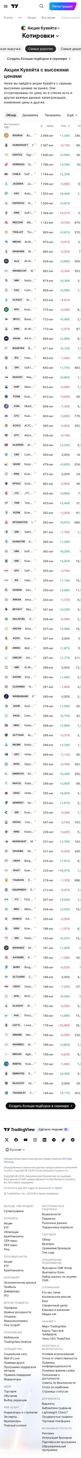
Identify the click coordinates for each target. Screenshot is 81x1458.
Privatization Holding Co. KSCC (29, 1015)
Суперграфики (14, 1211)
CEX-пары (10, 1240)
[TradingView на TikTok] (63, 1140)
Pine (6, 1249)
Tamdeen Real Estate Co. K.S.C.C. (29, 502)
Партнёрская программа (59, 1442)
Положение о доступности (51, 1376)
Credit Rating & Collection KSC (32, 1092)
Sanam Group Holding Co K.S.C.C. (30, 590)
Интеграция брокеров (57, 1437)
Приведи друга (14, 1362)
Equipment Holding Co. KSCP (32, 889)
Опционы (10, 1316)
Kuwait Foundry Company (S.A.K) (29, 483)
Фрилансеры (12, 1421)
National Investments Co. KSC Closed (29, 725)
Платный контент (15, 1425)
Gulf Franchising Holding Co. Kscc (29, 570)
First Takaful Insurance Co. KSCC (29, 899)
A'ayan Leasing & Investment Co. (29, 677)
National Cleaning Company (31, 686)
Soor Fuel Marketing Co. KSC (29, 706)
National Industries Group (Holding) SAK (29, 831)
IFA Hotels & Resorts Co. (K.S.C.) (29, 338)
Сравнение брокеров (56, 1248)
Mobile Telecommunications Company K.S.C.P (29, 406)
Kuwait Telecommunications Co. (29, 415)
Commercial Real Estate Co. (31, 976)
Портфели (10, 1307)
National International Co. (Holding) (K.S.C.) (29, 938)
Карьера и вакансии (55, 1309)
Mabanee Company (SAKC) (31, 251)
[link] (39, 58)
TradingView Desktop (17, 1341)
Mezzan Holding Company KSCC (30, 222)
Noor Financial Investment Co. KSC (29, 464)
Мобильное (11, 1337)
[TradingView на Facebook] (16, 1140)
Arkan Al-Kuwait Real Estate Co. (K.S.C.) (29, 599)
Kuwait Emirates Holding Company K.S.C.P (31, 1073)
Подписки (48, 1218)
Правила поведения (17, 1374)
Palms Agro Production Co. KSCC (29, 783)
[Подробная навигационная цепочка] (20, 17)
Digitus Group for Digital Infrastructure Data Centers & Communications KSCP (30, 154)
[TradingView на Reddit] (72, 1140)
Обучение (10, 1395)
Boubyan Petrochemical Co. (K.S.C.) (29, 319)
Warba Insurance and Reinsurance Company (30, 1034)
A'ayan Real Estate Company (31, 957)
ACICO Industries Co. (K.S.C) (29, 425)
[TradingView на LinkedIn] (44, 1140)
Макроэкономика (16, 1320)
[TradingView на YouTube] (25, 1140)
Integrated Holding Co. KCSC (32, 522)
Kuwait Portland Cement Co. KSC (29, 396)
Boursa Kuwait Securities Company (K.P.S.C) (30, 135)
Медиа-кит (49, 1314)
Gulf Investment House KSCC (29, 367)
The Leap (48, 1252)
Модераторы (12, 1379)
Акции (8, 1223)
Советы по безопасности (58, 1382)
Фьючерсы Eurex (53, 1272)
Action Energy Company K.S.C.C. (31, 735)
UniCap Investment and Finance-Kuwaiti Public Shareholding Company (30, 657)
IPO (6, 1295)
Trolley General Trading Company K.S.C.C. (30, 232)
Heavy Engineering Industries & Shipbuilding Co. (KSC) (29, 386)
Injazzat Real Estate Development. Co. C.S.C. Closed (31, 1083)
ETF (6, 1227)
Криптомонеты (14, 1236)
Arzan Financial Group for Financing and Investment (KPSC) (29, 628)
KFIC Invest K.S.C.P (29, 996)
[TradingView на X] (6, 1140)
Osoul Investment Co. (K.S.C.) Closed (29, 822)
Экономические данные (20, 1282)
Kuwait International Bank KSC (29, 812)
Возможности (51, 1214)
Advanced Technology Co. (29, 435)
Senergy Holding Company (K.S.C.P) (31, 802)
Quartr (58, 1187)
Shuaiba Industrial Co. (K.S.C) (30, 851)
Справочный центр (55, 1305)
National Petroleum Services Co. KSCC (31, 203)
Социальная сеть (15, 1354)
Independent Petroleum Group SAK (29, 357)
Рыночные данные (54, 1223)
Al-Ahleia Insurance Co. (29, 328)
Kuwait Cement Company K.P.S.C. (29, 512)
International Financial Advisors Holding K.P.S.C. (29, 580)
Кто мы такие (51, 1292)
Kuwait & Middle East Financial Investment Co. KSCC (29, 1063)
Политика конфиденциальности (56, 1364)
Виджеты (48, 1403)
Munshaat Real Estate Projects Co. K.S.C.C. (32, 841)
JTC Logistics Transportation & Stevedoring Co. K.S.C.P (29, 493)
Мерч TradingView (54, 1326)
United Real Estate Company (29, 754)
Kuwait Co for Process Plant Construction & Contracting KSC (29, 638)
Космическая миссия (56, 1296)
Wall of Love (11, 1358)
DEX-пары (10, 1245)
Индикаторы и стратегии (20, 1412)
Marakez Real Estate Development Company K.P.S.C (31, 947)
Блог (45, 1301)
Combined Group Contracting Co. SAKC (29, 290)
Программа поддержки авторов (20, 1368)
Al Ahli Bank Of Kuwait (29, 667)
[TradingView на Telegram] (54, 1140)
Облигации (11, 1232)
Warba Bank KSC (33, 696)
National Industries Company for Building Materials (29, 744)
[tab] (40, 48)
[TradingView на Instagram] (35, 1140)
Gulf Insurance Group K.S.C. (29, 212)
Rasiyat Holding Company (30, 377)
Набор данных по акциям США (59, 1278)
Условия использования (58, 1354)
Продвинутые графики (57, 1416)
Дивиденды (12, 1291)
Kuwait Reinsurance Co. (31, 541)
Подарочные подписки (57, 1227)
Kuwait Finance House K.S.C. (29, 309)
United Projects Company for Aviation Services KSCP (29, 793)
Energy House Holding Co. (31, 773)
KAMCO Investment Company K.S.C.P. (30, 918)
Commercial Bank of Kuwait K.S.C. (29, 454)
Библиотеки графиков (56, 1408)
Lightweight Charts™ (55, 1412)
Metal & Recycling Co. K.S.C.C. (29, 909)
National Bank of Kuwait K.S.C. (29, 280)
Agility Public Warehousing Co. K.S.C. (29, 1054)
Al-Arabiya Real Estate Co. (31, 1044)
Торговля (10, 1391)
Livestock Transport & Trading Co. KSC (29, 1025)
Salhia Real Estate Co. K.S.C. (29, 532)
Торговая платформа (56, 1421)
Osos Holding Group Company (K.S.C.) (29, 986)
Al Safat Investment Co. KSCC (30, 1005)
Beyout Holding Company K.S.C (30, 609)
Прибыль (10, 1286)
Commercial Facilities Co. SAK (29, 715)
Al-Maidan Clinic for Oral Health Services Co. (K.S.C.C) (29, 241)
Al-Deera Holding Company (31, 444)
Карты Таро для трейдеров (53, 1332)
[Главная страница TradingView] (14, 6)
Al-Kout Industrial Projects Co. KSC (30, 299)
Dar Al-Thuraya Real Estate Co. (31, 880)
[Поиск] (41, 6)
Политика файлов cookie (58, 1370)
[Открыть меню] (6, 6)
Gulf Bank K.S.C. (29, 551)
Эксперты (10, 1416)
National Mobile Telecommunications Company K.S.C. (31, 164)
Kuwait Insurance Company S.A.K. (29, 473)
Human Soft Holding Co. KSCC (33, 145)
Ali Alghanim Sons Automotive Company (29, 261)
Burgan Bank (29, 967)
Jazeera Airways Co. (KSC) (30, 183)
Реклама (48, 1433)
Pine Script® (12, 1325)
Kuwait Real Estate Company (29, 561)
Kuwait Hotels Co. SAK (29, 870)
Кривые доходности (17, 1312)
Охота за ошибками (55, 1387)
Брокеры (48, 1243)
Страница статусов (55, 1391)
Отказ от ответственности (59, 1358)
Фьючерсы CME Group (57, 1268)
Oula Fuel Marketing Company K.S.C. (31, 619)
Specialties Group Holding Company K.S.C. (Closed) (29, 764)
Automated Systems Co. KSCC (29, 193)
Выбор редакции (15, 1400)
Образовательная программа (54, 1448)
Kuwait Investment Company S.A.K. (29, 928)
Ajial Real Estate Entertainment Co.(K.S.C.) (29, 648)
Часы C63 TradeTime (56, 1338)
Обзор (46, 1239)
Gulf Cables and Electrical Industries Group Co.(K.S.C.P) (29, 174)
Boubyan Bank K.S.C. (31, 348)
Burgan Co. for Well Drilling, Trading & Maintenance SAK (29, 860)
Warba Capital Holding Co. (32, 270)
